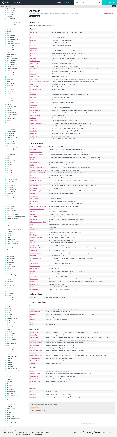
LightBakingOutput (11, 385)
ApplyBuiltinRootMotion (36, 146)
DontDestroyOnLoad (35, 376)
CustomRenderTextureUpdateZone (16, 216)
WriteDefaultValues (35, 289)
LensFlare (9, 381)
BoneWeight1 (10, 97)
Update (32, 286)
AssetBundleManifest (12, 45)
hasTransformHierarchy (36, 66)
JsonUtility (9, 372)
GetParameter (34, 211)
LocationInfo (10, 406)
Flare (8, 250)
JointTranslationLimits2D (13, 370)
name (31, 324)
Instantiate (33, 384)
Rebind (32, 232)
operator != (33, 394)
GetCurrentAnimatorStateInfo (37, 172)
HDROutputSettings (12, 322)
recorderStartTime (35, 110)
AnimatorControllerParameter (14, 20)
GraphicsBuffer (11, 281)
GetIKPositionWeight (35, 185)
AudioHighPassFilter (12, 64)
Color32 (9, 168)
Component (10, 177)
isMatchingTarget (34, 76)
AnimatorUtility (10, 29)
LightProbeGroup (11, 393)
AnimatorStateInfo (11, 25)
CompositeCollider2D (12, 179)
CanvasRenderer (11, 129)
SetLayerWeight (34, 263)
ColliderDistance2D (11, 160)
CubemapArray (11, 206)
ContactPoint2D (11, 195)
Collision (9, 162)
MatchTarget (33, 224)
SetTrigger (33, 273)
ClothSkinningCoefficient (13, 148)
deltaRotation (33, 50)
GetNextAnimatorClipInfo (36, 203)
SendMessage (34, 353)
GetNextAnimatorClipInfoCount (38, 206)
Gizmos (9, 268)
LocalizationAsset (11, 404)
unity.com (109, 2)
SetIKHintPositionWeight (36, 248)
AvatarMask (10, 85)
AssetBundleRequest (12, 50)
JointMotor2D (10, 364)
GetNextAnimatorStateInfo (37, 209)
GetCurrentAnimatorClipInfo (37, 167)
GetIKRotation (33, 188)
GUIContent (10, 291)
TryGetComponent (35, 358)
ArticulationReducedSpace (13, 39)
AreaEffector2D (11, 33)
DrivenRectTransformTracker (14, 229)
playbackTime (33, 105)
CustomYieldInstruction (13, 218)
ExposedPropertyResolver (13, 241)
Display (8, 225)
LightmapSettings (11, 391)
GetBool (32, 165)
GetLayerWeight (34, 201)
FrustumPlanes (10, 262)
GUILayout (9, 295)
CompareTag (33, 335)
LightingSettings (11, 387)
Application (9, 31)
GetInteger (33, 193)
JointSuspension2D (12, 368)
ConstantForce (10, 187)
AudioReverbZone (11, 75)
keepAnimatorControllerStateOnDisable (40, 81)
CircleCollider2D (11, 143)
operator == (33, 397)
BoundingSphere (11, 100)
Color (8, 166)
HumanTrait (10, 341)
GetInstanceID (33, 360)
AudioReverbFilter (11, 73)
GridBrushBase (10, 285)
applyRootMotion (34, 35)
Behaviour (9, 87)
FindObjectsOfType (35, 381)
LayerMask (9, 377)
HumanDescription (11, 333)
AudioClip (9, 56)
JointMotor (9, 362)
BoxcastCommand (11, 106)
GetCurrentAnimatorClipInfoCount (39, 170)
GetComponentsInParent (36, 350)
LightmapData (10, 389)
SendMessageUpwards (36, 355)
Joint (8, 352)
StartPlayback (33, 276)
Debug (8, 220)
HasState (32, 214)
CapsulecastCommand (12, 131)
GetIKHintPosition (34, 178)
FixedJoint (9, 245)
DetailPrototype (11, 222)
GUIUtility (9, 310)
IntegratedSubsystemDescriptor (15, 350)
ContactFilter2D (11, 191)
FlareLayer (9, 252)
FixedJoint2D (10, 248)
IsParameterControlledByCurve (38, 222)
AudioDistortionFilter (12, 60)
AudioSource (10, 79)
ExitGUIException (11, 239)
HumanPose (10, 337)
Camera (9, 123)
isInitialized (33, 74)
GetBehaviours (34, 159)
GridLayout (9, 287)
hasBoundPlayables (35, 61)
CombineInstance (11, 172)
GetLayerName (34, 198)
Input (8, 345)
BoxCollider (9, 108)
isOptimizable (33, 79)
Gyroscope (9, 312)
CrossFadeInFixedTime (36, 152)
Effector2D (9, 235)
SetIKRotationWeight (35, 258)
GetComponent (34, 337)
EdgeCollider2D (10, 233)
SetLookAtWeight (34, 268)
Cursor (8, 212)
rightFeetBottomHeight (36, 115)
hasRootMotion (34, 63)
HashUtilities (10, 320)
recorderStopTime (35, 112)
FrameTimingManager (12, 258)
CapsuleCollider (11, 133)
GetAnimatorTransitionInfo (37, 154)
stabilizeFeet (33, 128)
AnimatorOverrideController (14, 23)
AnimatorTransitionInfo (13, 27)
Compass (9, 175)
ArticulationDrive (11, 37)
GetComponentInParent (36, 342)
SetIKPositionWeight (35, 253)
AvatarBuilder (10, 83)
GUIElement (10, 293)
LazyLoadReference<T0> (13, 379)
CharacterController (12, 137)
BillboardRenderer (11, 91)
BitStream (9, 93)
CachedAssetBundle (12, 118)
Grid (8, 283)
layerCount (33, 84)
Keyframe (9, 375)
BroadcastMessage (35, 332)
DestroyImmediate (35, 373)
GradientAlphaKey (11, 275)
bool (31, 391)
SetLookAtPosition (35, 266)
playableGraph (34, 102)
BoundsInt (9, 104)
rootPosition (33, 118)
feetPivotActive (34, 53)
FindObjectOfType (34, 379)
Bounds (9, 102)
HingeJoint (9, 325)
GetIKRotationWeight (35, 191)
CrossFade (33, 149)
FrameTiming (10, 256)
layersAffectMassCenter (36, 87)
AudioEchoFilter (11, 62)
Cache (8, 116)
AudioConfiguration (12, 58)
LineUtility (9, 402)
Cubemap (9, 204)
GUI (8, 289)
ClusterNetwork (11, 154)
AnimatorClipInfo (11, 18)
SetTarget (32, 271)
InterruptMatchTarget (35, 216)
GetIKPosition (33, 183)
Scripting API (66, 2)
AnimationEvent (11, 10)
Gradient (9, 272)
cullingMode (33, 45)
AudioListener (10, 66)
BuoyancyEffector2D (12, 114)
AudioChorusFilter (11, 54)
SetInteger (33, 260)
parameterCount (34, 92)
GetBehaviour (33, 157)
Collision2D (9, 164)
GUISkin (9, 304)
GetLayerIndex (34, 196)
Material (9, 420)
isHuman (32, 71)
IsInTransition (33, 219)
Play (31, 227)
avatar (32, 37)
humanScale (33, 68)
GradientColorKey (11, 277)
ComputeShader (11, 183)
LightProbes (10, 397)
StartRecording (34, 279)
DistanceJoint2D (11, 227)
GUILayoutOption (11, 298)
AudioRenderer (10, 70)
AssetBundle (10, 41)
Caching (9, 120)
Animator (9, 16)
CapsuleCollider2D (11, 135)
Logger (8, 414)
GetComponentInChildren (36, 340)
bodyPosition (33, 40)
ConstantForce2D (11, 189)
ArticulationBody (11, 35)
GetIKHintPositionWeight (36, 180)
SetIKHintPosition (34, 245)
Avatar (8, 81)
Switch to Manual (34, 16)
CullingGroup (10, 208)
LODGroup (9, 412)
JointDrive (9, 358)
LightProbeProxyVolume (13, 395)
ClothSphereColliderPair (13, 150)
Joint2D (9, 354)
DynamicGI (9, 231)
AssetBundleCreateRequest (14, 43)
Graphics (9, 279)
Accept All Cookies (100, 432)
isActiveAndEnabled (35, 311)
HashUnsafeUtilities (12, 318)
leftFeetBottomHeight (35, 89)
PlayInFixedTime (34, 229)
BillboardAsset (10, 89)
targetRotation (34, 133)
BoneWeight (10, 95)
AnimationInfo (10, 12)
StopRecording (34, 284)
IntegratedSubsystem (12, 347)
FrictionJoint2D (10, 260)
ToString (32, 363)
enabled (32, 309)
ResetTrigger (33, 235)
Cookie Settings (77, 432)
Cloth (8, 145)
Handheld (9, 314)
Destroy (32, 371)
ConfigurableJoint (11, 185)
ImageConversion (11, 343)
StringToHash (33, 297)
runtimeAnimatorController (37, 123)
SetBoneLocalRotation (36, 237)
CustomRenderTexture (12, 214)
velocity (32, 138)
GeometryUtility (11, 266)
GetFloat (32, 175)
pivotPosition (33, 97)
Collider (9, 156)
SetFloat (32, 242)
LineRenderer (10, 400)
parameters (33, 94)
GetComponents (34, 345)
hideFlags (32, 322)
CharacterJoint (10, 141)
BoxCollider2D (10, 110)
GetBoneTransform (35, 162)
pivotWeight (33, 99)
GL (7, 270)
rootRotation (33, 120)
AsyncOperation (11, 52)
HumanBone (10, 331)
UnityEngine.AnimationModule (70, 13)
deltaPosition (33, 48)
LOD (8, 410)
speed (31, 125)
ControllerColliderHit (12, 198)
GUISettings (10, 302)
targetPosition (33, 131)
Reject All (88, 432)
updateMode (33, 136)
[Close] (110, 432)
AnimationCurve (11, 8)
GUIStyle (9, 306)
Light (8, 383)
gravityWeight (33, 58)
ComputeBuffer (11, 181)
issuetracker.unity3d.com (87, 424)
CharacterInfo (10, 139)
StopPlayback (33, 281)
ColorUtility (9, 170)
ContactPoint (10, 193)
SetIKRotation (33, 255)
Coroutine (9, 200)
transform (32, 319)
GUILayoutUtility (11, 300)
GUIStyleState (10, 308)
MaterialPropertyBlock (12, 422)
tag (31, 317)
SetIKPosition (33, 250)
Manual (59, 2)
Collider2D (9, 158)
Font (8, 254)
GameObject (10, 264)
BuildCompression (11, 112)
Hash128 (9, 316)
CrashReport (10, 202)
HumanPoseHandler (12, 339)
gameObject (33, 314)
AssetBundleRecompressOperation (16, 47)
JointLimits (9, 360)
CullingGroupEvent (11, 210)
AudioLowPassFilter (12, 68)
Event (8, 237)
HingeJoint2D (10, 327)
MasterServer (10, 416)
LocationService (11, 408)
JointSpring (10, 366)
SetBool (32, 240)
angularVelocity (34, 32)
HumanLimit (10, 335)
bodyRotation (33, 42)
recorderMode (33, 107)
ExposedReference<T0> (13, 243)
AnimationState (11, 14)
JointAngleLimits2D (12, 356)
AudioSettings (10, 77)
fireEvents (32, 55)
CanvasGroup (10, 127)
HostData (9, 329)
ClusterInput (10, 152)
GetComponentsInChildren (37, 348)
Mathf (8, 425)
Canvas (9, 125)
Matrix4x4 (9, 427)
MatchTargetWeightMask (13, 418)
